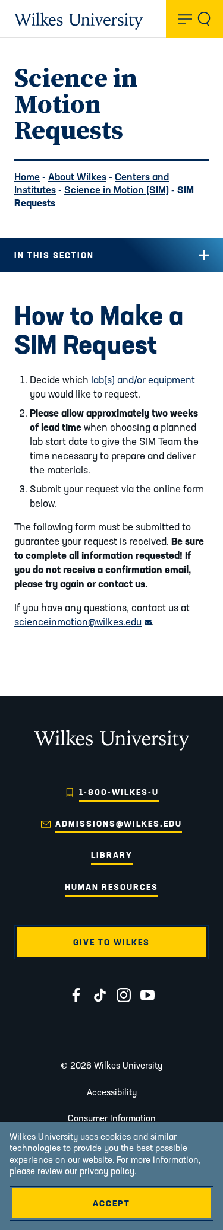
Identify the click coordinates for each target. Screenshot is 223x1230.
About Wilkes (77, 176)
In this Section (54, 255)
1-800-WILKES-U (119, 792)
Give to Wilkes (111, 942)
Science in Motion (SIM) (116, 189)
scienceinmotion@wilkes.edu (83, 621)
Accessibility (112, 1092)
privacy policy (107, 1171)
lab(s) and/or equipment (143, 379)
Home (27, 176)
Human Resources (111, 887)
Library (112, 855)
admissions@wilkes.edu (118, 823)
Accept (111, 1203)
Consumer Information (112, 1118)
